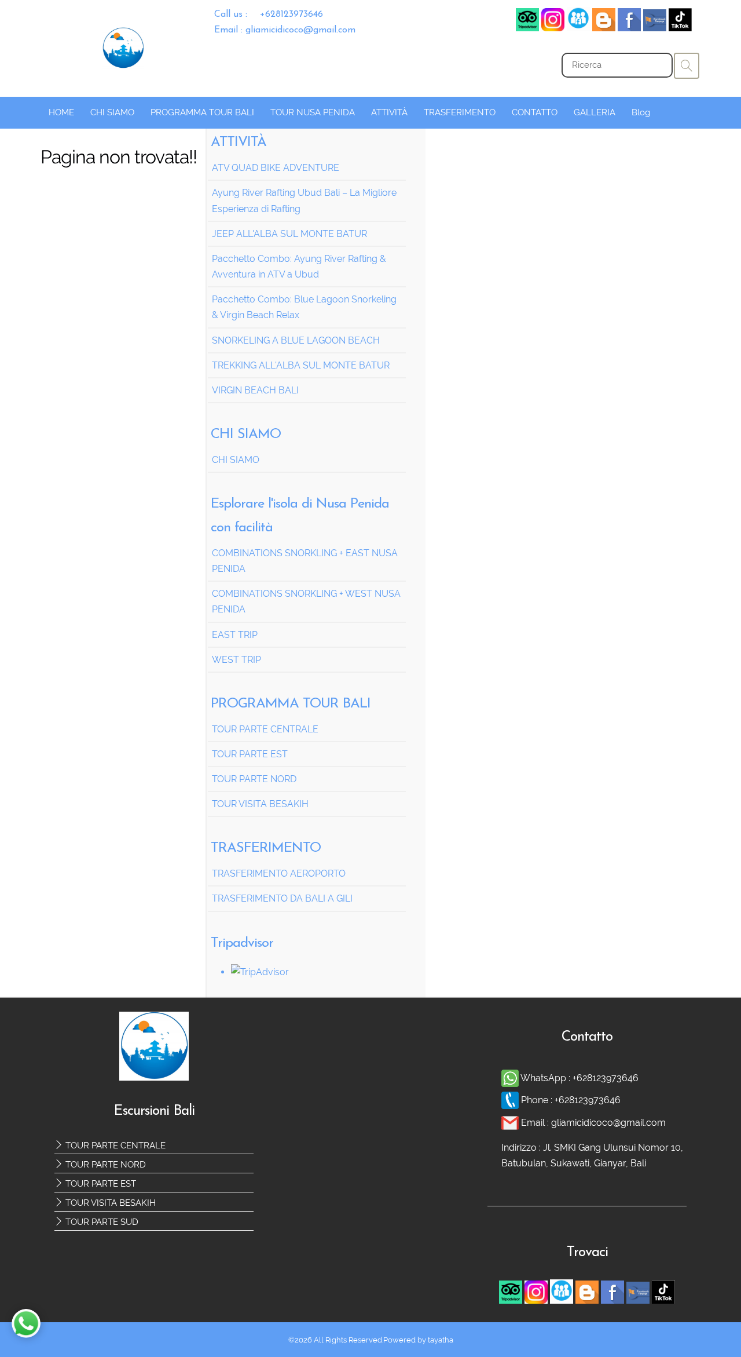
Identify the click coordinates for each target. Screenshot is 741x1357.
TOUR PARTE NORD (104, 1164)
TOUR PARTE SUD (100, 1222)
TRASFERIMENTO (460, 112)
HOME (61, 112)
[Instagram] (552, 28)
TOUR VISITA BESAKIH (109, 1203)
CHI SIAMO (112, 112)
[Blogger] (603, 28)
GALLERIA (594, 112)
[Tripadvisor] (527, 28)
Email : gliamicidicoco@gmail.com (284, 30)
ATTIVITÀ (389, 112)
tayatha (440, 1340)
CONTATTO (534, 112)
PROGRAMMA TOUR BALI (202, 112)
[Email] (511, 1122)
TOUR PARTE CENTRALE (114, 1145)
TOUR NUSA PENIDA (312, 112)
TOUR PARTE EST (99, 1184)
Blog (641, 112)
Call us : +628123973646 (268, 14)
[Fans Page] (654, 28)
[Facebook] (578, 28)
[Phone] (511, 1100)
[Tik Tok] (680, 28)
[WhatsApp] (510, 1078)
